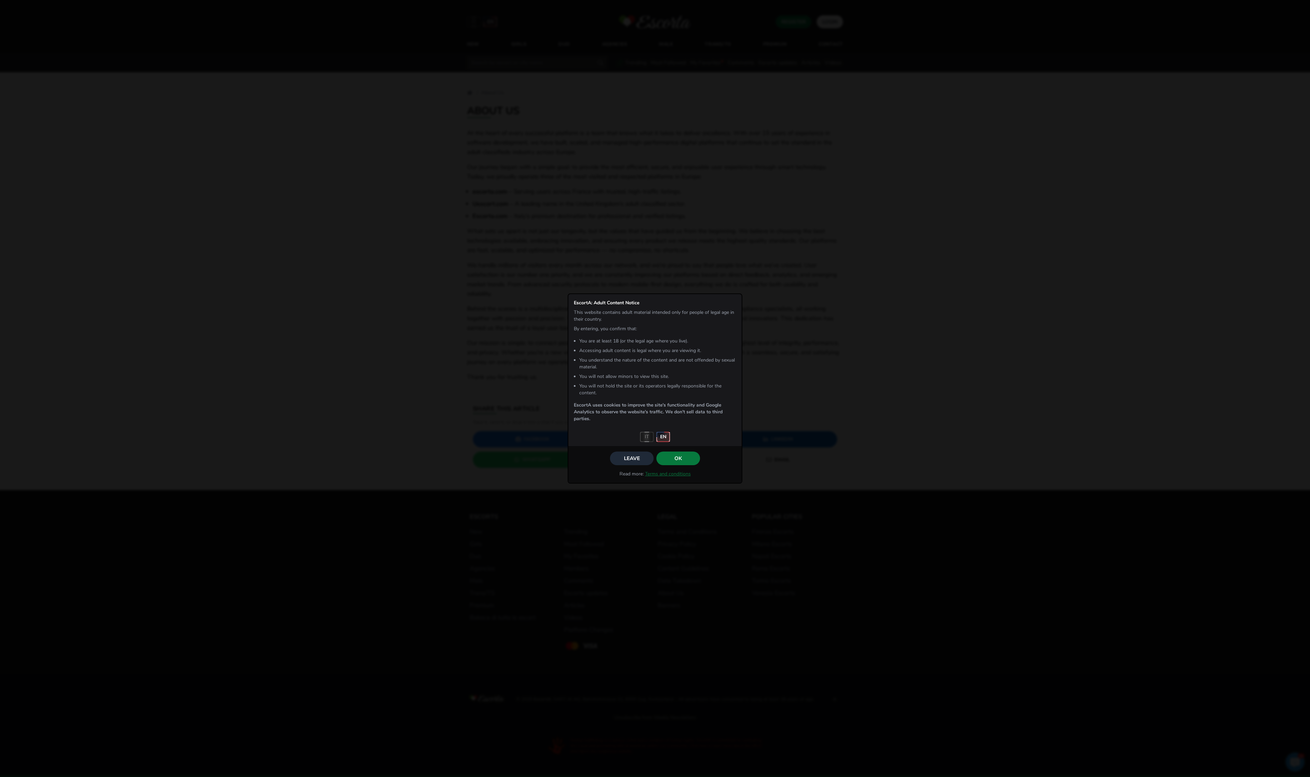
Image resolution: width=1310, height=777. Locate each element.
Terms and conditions (668, 474)
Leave (632, 458)
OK (678, 458)
